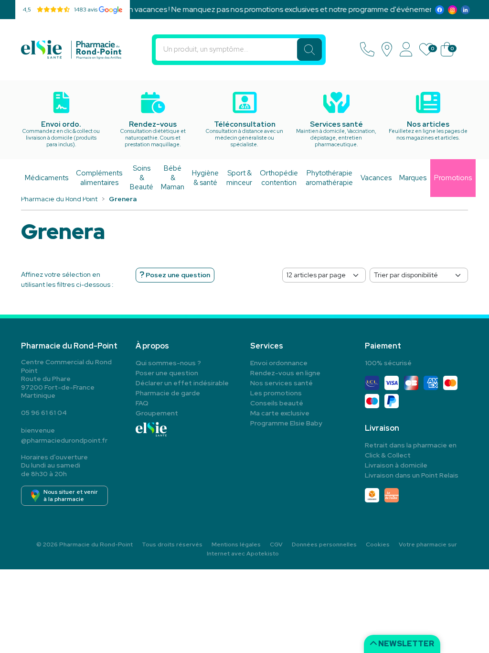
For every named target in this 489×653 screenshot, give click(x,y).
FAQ (142, 403)
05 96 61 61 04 (44, 412)
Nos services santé (281, 383)
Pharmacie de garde (168, 393)
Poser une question (167, 373)
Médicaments (46, 178)
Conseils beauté (276, 403)
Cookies (378, 544)
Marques (412, 178)
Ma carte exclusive (279, 413)
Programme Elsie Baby (286, 423)
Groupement (157, 413)
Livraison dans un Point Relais (411, 475)
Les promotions (276, 393)
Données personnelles (324, 544)
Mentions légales (236, 544)
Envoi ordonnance (279, 363)
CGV (276, 544)
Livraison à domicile (396, 465)
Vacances (376, 178)
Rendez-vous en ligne (285, 373)
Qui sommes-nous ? (168, 363)
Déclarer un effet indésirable (182, 383)
